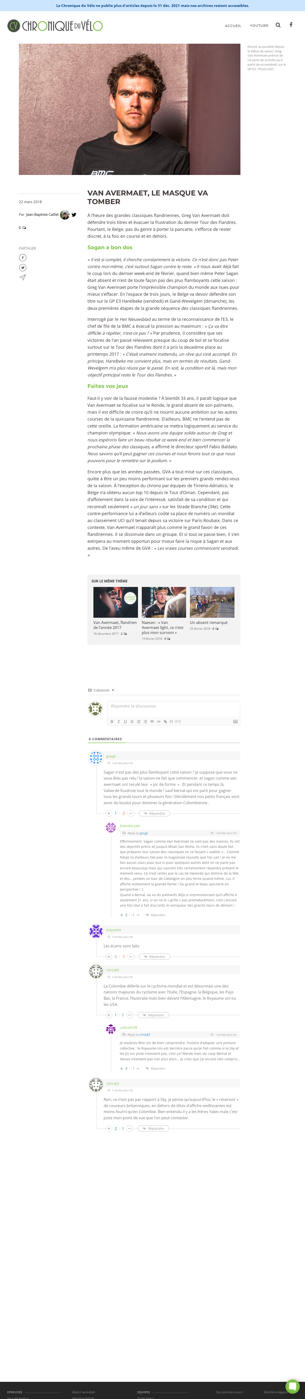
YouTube (259, 25)
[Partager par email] (23, 277)
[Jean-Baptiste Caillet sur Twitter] (74, 214)
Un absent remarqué (209, 622)
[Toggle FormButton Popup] (292, 1386)
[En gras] (112, 721)
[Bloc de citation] (152, 721)
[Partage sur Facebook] (23, 257)
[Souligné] (125, 721)
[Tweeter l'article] (23, 267)
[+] (178, 721)
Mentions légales (276, 1392)
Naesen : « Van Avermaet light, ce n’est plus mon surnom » (162, 627)
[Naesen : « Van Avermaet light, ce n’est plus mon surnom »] (164, 602)
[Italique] (118, 721)
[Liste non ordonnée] (145, 721)
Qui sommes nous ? (230, 1392)
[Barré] (132, 721)
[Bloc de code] (158, 721)
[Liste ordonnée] (138, 721)
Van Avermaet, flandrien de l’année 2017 (115, 625)
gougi (143, 833)
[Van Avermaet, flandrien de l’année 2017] (115, 602)
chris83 (145, 1034)
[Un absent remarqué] (212, 602)
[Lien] (165, 721)
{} (171, 721)
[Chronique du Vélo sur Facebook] (291, 26)
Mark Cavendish (83, 1392)
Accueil (233, 26)
